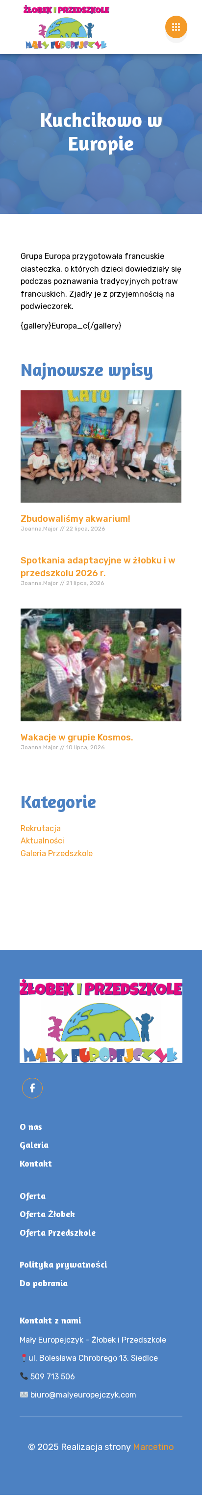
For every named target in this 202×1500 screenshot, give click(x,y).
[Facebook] (32, 1088)
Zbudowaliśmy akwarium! (75, 518)
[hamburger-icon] (176, 27)
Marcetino (153, 1447)
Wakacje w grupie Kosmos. (77, 737)
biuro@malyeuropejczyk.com (82, 1394)
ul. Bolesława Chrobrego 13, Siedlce (93, 1358)
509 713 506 (51, 1376)
